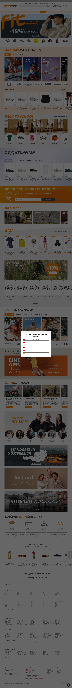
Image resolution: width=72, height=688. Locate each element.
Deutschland (36, 345)
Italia (36, 350)
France (36, 347)
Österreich (36, 339)
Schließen (50, 332)
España (36, 353)
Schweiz (36, 342)
